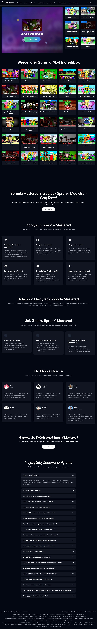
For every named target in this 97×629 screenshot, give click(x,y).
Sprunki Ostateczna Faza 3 (54, 616)
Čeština (55, 624)
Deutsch (9, 622)
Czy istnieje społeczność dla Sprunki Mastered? (36, 507)
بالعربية (79, 622)
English (4, 622)
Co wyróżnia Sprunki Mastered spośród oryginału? (37, 496)
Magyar (34, 624)
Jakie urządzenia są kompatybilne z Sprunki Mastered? (38, 546)
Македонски (58, 626)
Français (14, 622)
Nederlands (19, 624)
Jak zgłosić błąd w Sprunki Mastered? (34, 551)
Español (18, 622)
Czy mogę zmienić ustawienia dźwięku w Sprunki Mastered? (40, 573)
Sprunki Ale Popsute (73, 618)
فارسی (69, 624)
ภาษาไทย (75, 622)
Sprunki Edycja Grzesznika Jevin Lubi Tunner (22, 616)
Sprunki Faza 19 (31, 618)
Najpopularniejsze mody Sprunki (46, 2)
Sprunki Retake (62, 2)
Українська (13, 624)
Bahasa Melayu (68, 622)
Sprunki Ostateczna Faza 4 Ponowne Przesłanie (74, 616)
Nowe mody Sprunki (29, 2)
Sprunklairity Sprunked (78, 614)
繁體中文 (28, 622)
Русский (52, 622)
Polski (88, 622)
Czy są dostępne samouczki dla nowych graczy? (37, 557)
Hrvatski (91, 624)
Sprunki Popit (68, 614)
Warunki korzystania (79, 611)
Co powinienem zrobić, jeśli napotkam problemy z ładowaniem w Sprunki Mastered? (47, 590)
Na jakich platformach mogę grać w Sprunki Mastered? (38, 513)
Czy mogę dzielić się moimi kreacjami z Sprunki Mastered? (39, 540)
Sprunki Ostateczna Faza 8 (86, 618)
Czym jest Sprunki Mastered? (31, 475)
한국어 (37, 622)
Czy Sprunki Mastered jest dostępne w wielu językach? (38, 529)
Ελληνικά (60, 624)
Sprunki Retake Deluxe (30, 620)
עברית (65, 624)
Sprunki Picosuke (39, 618)
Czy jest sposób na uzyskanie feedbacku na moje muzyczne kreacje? (42, 562)
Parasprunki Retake (67, 620)
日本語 (33, 622)
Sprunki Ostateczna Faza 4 (40, 616)
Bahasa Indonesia (59, 622)
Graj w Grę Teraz (32, 39)
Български (85, 624)
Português (42, 622)
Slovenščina (38, 626)
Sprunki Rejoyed (73, 2)
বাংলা (83, 622)
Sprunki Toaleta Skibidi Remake (56, 614)
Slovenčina (74, 624)
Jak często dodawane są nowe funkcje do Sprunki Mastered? (40, 535)
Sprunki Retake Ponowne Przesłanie (22, 614)
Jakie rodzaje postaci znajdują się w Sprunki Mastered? (38, 568)
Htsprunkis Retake (49, 620)
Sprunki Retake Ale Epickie (61, 618)
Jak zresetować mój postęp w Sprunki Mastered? (37, 585)
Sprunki (19, 2)
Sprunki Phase (40, 620)
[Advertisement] (48, 175)
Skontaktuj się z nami (90, 611)
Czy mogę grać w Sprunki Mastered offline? (35, 596)
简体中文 (23, 622)
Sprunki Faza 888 (49, 618)
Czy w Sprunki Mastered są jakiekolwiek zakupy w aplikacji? (40, 524)
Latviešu (48, 626)
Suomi (51, 624)
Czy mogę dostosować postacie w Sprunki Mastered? (38, 501)
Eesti (43, 626)
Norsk (43, 624)
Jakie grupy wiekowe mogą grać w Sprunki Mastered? (38, 518)
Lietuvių (52, 626)
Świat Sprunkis (58, 620)
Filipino (25, 624)
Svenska (39, 624)
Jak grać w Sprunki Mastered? (32, 490)
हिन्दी (86, 622)
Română (30, 624)
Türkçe (93, 622)
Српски (80, 624)
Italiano (47, 622)
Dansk (47, 624)
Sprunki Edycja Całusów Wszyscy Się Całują (15, 618)
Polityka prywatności (67, 611)
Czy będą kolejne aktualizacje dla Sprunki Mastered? (38, 579)
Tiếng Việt (6, 624)
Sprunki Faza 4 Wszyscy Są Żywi (40, 614)
